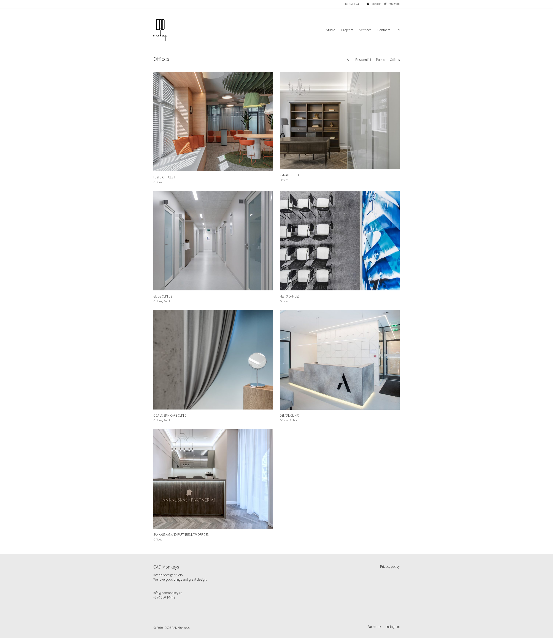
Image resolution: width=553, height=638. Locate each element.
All (348, 60)
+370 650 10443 (351, 4)
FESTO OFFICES (289, 297)
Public (380, 60)
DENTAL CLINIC (289, 416)
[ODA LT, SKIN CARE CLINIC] (213, 360)
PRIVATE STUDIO (290, 175)
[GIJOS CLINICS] (213, 241)
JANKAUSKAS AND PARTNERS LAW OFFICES (180, 535)
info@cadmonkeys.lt (167, 593)
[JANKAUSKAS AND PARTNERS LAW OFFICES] (213, 479)
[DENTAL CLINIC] (340, 360)
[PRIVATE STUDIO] (340, 120)
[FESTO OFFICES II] (213, 122)
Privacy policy (390, 566)
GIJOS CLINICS (162, 297)
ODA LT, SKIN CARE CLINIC (169, 416)
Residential (363, 60)
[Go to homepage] (160, 30)
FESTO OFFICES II (164, 178)
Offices (395, 60)
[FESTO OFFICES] (340, 241)
